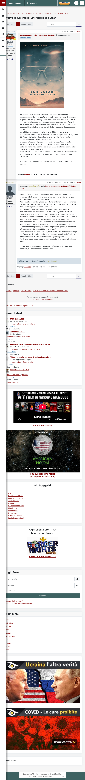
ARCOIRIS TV (13, 501)
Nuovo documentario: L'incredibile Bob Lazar (38, 35)
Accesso (42, 596)
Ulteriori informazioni (45, 776)
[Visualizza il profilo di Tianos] (7, 358)
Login (7, 630)
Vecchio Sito (10, 636)
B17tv (10, 493)
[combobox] (20, 760)
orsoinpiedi (9, 182)
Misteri (14, 349)
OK (63, 776)
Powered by (36, 300)
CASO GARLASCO (17, 319)
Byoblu (11, 503)
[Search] (3, 9)
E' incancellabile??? (17, 332)
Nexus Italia (12, 513)
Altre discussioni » (12, 382)
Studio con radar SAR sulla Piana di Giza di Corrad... (30, 344)
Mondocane (13, 511)
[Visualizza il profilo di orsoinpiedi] (10, 189)
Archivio (8, 643)
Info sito (8, 626)
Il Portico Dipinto (15, 516)
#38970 (78, 31)
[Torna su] (81, 776)
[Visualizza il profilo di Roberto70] (7, 320)
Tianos (10, 364)
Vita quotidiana (29, 324)
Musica (25, 375)
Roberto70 (11, 326)
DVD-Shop (9, 623)
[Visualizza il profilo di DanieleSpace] (10, 36)
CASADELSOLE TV (15, 496)
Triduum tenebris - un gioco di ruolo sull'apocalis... (30, 357)
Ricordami (11, 591)
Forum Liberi (16, 324)
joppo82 (10, 377)
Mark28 (10, 339)
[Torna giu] (82, 3)
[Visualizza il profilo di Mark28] (7, 332)
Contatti (8, 633)
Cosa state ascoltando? (19, 370)
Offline (10, 41)
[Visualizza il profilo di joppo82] (7, 370)
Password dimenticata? (14, 601)
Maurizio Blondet (15, 508)
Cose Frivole (28, 362)
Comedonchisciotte (16, 506)
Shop (7, 650)
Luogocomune (15, 3)
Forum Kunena (47, 300)
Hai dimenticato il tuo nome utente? (19, 603)
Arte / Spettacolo (14, 375)
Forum (7, 646)
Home (7, 620)
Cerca (7, 761)
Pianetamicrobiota (15, 498)
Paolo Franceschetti (16, 518)
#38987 (78, 182)
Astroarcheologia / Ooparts (29, 349)
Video (7, 640)
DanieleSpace (9, 32)
